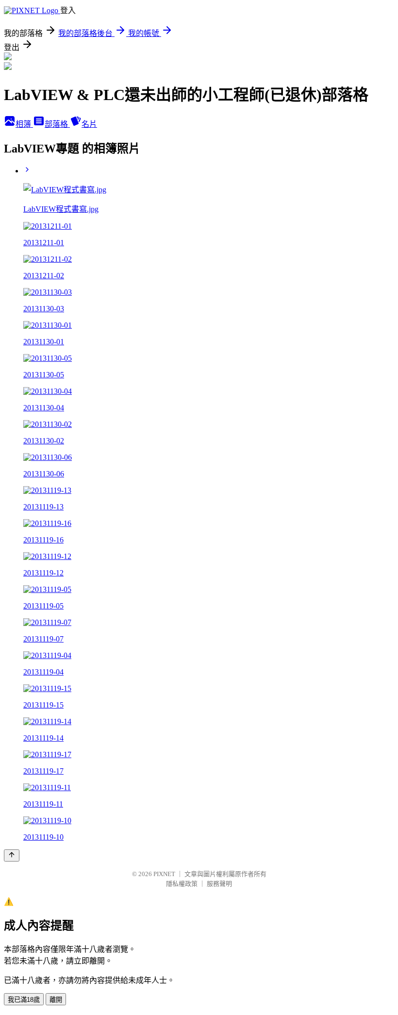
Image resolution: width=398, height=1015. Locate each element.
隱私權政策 (182, 883)
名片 (89, 124)
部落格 (57, 124)
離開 (56, 999)
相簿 (24, 124)
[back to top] (11, 855)
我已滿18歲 (24, 999)
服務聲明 (219, 883)
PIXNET (164, 874)
